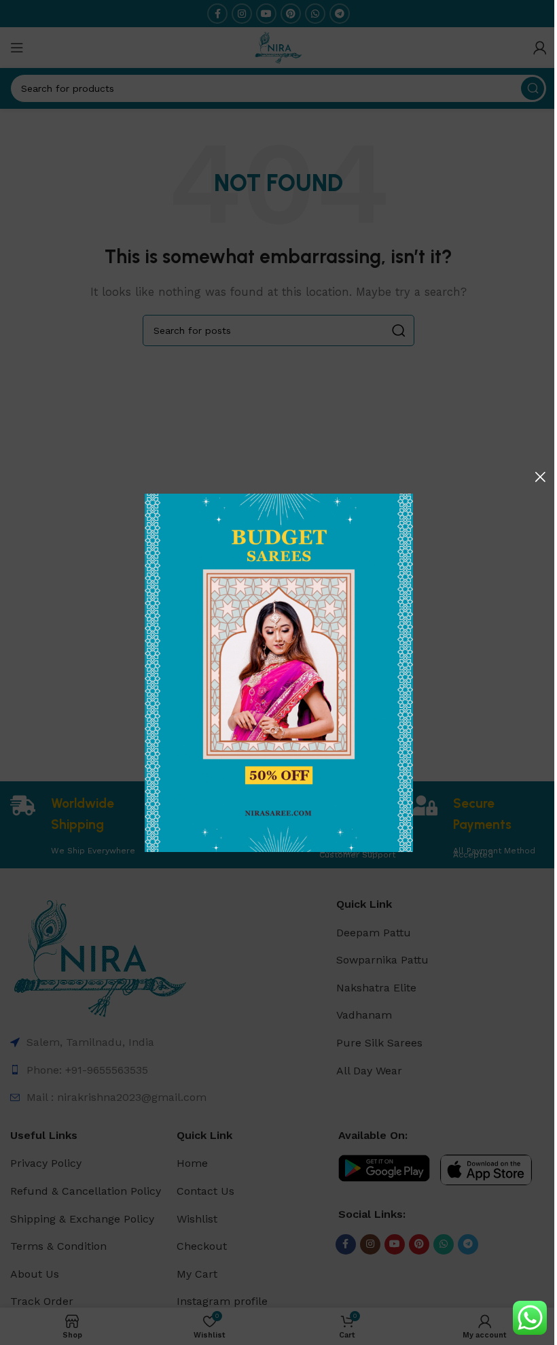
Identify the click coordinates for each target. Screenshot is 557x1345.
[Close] (540, 477)
